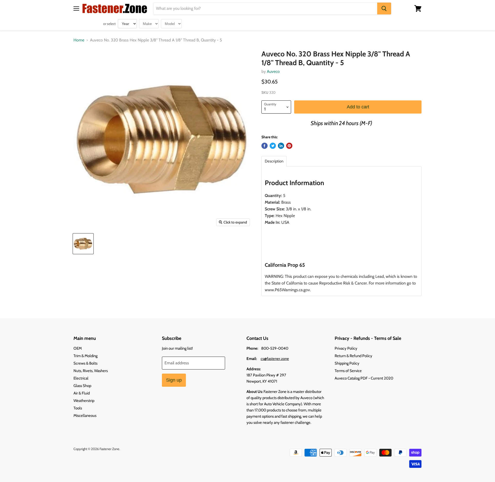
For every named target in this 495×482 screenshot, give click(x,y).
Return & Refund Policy (353, 356)
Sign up (174, 380)
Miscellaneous (84, 415)
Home (78, 40)
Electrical (80, 378)
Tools (77, 408)
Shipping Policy (347, 363)
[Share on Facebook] (264, 146)
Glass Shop (82, 385)
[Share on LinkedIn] (281, 146)
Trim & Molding (85, 356)
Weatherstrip (83, 400)
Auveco (273, 71)
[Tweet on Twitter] (273, 146)
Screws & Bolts (85, 363)
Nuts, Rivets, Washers (90, 370)
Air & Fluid (81, 393)
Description (274, 161)
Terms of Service (348, 370)
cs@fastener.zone (275, 358)
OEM (77, 348)
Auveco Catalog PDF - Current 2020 (364, 378)
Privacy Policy (346, 348)
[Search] (384, 8)
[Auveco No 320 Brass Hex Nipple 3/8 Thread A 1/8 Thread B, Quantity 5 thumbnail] (83, 244)
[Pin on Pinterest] (289, 146)
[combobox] (265, 8)
